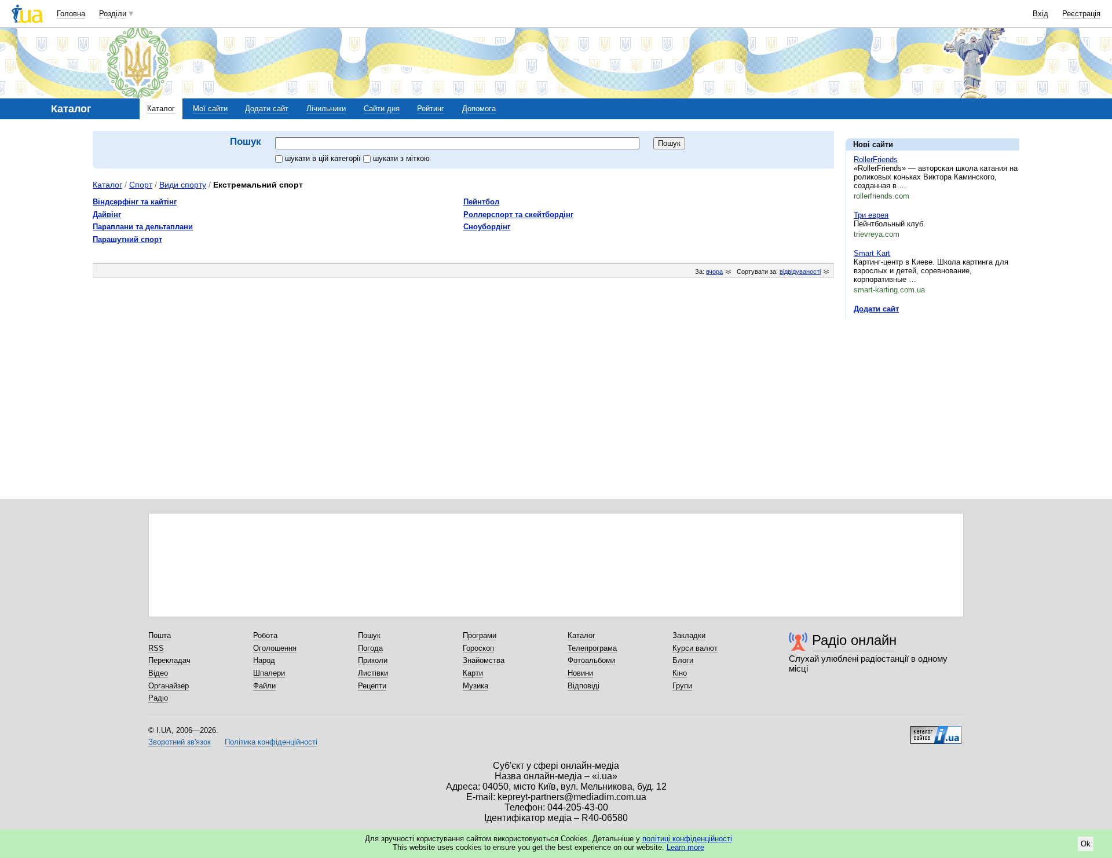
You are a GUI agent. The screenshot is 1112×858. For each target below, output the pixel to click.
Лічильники (326, 108)
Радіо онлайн (854, 640)
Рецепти (372, 685)
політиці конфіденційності (687, 838)
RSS (156, 648)
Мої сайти (210, 108)
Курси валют (695, 648)
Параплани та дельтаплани (143, 226)
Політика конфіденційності (271, 742)
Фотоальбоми (591, 660)
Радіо (158, 698)
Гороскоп (478, 648)
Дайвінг (107, 214)
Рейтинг (430, 108)
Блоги (682, 660)
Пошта (159, 635)
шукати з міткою (401, 158)
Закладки (688, 635)
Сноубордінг (486, 226)
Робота (265, 635)
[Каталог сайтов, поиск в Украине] (935, 730)
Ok (1086, 843)
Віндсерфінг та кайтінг (135, 201)
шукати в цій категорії (324, 158)
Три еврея (871, 215)
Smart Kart (872, 253)
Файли (264, 685)
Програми (479, 635)
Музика (475, 685)
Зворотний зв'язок (179, 742)
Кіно (679, 673)
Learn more (685, 847)
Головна (71, 13)
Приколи (372, 660)
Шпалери (269, 673)
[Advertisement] (932, 397)
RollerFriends (876, 159)
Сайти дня (382, 108)
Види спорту (182, 184)
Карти (473, 673)
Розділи (112, 13)
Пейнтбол (481, 201)
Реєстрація (1081, 13)
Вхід (1040, 13)
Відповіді (583, 685)
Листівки (373, 673)
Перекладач (169, 660)
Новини (580, 673)
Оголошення (275, 648)
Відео (158, 673)
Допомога (479, 108)
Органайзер (168, 685)
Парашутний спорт (127, 239)
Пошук (369, 635)
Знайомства (483, 660)
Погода (370, 648)
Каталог (161, 108)
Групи (682, 685)
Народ (264, 660)
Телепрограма (592, 648)
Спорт (140, 184)
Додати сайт (266, 108)
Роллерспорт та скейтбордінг (518, 214)
